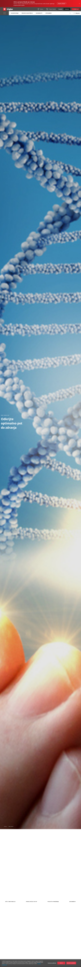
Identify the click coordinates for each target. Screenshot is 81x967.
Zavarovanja (14, 13)
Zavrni (61, 963)
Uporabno (48, 13)
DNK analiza (11, 826)
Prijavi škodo (61, 3)
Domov (5, 826)
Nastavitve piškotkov (52, 963)
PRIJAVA (77, 13)
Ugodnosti (39, 13)
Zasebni (60, 9)
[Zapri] (79, 963)
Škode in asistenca (27, 13)
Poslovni (67, 9)
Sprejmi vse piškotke (71, 963)
